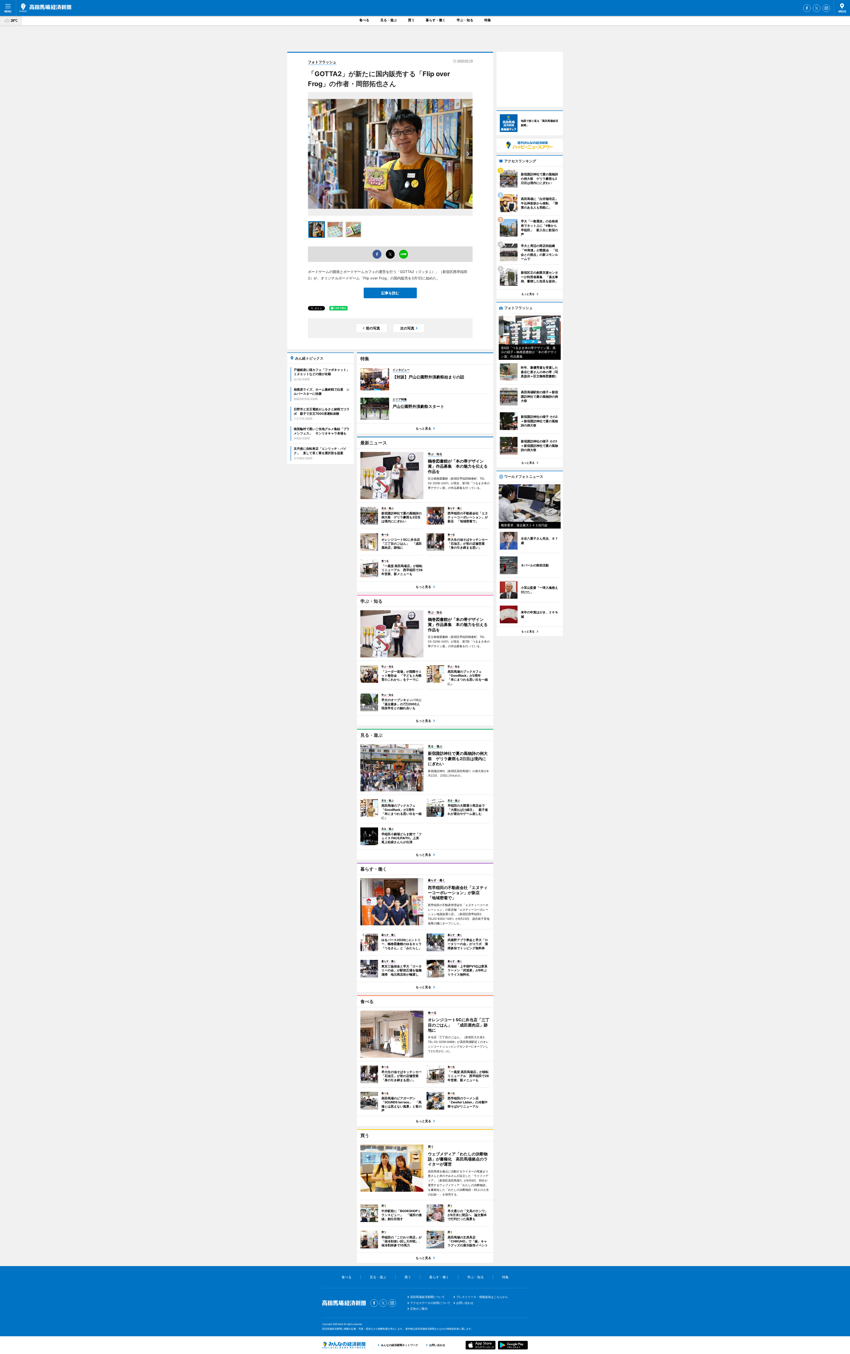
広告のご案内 (418, 1308)
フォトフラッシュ (322, 62)
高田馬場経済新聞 (45, 7)
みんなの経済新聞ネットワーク (343, 1345)
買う (411, 20)
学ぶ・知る (465, 20)
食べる (364, 20)
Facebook (807, 8)
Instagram (826, 8)
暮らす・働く (436, 20)
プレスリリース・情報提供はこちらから (482, 1297)
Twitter (816, 8)
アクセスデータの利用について (430, 1303)
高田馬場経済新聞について (427, 1297)
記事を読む (390, 293)
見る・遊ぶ (388, 20)
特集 (487, 20)
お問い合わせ (464, 1303)
